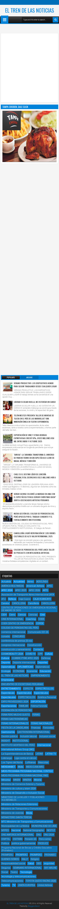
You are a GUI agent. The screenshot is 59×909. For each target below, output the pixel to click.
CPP (40, 653)
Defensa (45, 658)
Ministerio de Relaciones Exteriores (20, 804)
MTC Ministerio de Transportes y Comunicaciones (27, 821)
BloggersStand (33, 906)
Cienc (12, 614)
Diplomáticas (8, 666)
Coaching (31, 619)
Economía (32, 671)
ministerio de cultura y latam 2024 (19, 788)
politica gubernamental (23, 843)
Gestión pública (9, 736)
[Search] (55, 19)
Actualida (6, 581)
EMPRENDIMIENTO (40, 675)
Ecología (6, 671)
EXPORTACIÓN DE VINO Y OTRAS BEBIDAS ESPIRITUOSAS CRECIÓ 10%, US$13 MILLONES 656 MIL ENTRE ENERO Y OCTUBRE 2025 (34, 438)
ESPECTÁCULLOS (45, 688)
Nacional (16, 830)
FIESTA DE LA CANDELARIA (15, 727)
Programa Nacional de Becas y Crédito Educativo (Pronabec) (27, 849)
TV (14, 885)
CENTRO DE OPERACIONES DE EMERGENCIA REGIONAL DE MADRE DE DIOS (29, 609)
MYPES (5, 830)
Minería (37, 779)
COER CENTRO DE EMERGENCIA (17, 623)
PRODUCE (43, 843)
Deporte (6, 662)
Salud (31, 863)
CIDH (4, 614)
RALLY (25, 859)
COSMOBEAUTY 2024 (12, 653)
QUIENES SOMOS (10, 859)
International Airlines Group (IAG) (18, 749)
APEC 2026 (34, 590)
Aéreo (30, 581)
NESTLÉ (51, 830)
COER (41, 619)
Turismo (6, 885)
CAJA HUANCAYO (42, 599)
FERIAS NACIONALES (41, 723)
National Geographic (33, 830)
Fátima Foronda (39, 706)
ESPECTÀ (28, 688)
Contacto (38, 649)
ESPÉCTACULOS (26, 697)
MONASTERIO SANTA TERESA (16, 817)
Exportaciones (9, 706)
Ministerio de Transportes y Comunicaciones (24, 808)
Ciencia (22, 614)
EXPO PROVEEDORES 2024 (15, 701)
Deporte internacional (24, 662)
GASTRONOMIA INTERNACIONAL (33, 732)
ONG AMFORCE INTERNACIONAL (18, 834)
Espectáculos (41, 693)
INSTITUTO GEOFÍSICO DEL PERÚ (18, 745)
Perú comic (45, 839)
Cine (42, 614)
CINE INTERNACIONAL (12, 619)
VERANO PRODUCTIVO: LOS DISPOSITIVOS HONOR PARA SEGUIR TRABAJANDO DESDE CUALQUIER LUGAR (35, 385)
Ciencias (33, 614)
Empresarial (7, 680)
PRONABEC (50, 854)
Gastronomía (8, 732)
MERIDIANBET (8, 766)
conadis (6, 636)
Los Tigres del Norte (12, 762)
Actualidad (19, 581)
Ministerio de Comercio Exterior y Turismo (23, 784)
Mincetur (6, 779)
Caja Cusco (24, 599)
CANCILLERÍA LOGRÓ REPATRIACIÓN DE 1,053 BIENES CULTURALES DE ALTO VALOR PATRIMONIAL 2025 (34, 535)
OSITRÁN (17, 839)
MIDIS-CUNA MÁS (35, 766)
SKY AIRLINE (50, 867)
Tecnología (26, 872)
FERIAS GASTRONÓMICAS (15, 719)
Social (5, 872)
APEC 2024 (7, 590)
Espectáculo (8, 693)
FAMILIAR (23, 706)
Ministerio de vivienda (12, 813)
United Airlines (45, 885)
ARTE (45, 590)
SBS (39, 863)
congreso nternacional (13, 645)
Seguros (6, 867)
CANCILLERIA (18, 603)
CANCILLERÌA (48, 603)
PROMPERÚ (21, 854)
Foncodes (48, 727)
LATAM (39, 753)
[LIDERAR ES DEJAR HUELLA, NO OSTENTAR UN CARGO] (7, 405)
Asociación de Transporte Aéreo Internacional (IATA (28, 594)
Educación (45, 671)
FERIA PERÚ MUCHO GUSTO (16, 714)
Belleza (12, 599)
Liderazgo (7, 758)
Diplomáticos (42, 666)
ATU (4, 599)
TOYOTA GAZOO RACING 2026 (41, 880)
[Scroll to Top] (54, 905)
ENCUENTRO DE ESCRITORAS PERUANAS (22, 684)
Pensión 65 (30, 839)
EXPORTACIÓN (38, 701)
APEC (49, 586)
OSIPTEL (6, 839)
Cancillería (33, 603)
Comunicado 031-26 (38, 632)
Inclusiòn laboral (28, 736)
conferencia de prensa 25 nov (17, 640)
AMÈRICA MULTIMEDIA (13, 586)
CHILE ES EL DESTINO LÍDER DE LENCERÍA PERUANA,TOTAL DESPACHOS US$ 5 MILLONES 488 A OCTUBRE (35, 477)
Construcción (34, 645)
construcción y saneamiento (16, 649)
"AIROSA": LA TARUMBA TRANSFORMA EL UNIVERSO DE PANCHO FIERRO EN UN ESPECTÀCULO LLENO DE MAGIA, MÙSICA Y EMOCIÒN (34, 457)
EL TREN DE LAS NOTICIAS (29, 10)
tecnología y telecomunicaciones (19, 876)
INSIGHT (6, 740)
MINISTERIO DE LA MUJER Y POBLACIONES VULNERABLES (23, 798)
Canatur (5, 603)
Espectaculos (24, 693)
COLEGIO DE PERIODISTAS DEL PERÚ (20, 627)
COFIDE (40, 623)
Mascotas (43, 762)
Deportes (43, 662)
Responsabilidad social (13, 863)
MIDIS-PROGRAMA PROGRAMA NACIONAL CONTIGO (27, 771)
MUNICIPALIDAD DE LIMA (44, 826)
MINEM (16, 779)
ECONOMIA (18, 671)
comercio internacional (13, 632)
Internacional (44, 745)
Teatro (14, 872)
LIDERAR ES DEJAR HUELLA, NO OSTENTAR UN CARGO (35, 401)
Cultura (48, 653)
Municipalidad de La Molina (15, 826)
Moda (29, 813)
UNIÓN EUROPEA (26, 885)
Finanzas (35, 727)
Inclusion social (47, 736)
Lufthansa (30, 762)
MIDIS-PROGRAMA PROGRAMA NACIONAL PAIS (25, 775)
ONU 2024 (49, 834)
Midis (20, 766)
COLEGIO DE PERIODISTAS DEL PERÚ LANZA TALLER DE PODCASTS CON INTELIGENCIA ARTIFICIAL (34, 551)
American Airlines (35, 586)
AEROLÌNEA (42, 581)
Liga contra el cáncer (25, 758)
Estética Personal (47, 697)
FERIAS (36, 714)
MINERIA (27, 779)
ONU (38, 834)
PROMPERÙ (36, 854)
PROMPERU (7, 854)
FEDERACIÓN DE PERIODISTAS (17, 710)
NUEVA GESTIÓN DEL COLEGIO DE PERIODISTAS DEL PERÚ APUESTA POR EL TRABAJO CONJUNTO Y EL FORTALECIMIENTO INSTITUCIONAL (34, 516)
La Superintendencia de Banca (17, 753)
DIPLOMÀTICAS (25, 666)
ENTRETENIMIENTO (11, 688)
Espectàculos (9, 697)
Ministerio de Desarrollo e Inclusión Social (23, 793)
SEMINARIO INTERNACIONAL (27, 867)
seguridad (49, 863)
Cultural (5, 658)
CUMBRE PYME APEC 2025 (25, 658)
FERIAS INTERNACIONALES (15, 723)
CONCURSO (19, 636)
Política (5, 843)
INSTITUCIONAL (20, 740)
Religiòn (35, 859)
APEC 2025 (20, 590)
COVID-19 (30, 653)
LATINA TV (51, 753)
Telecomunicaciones (12, 880)
